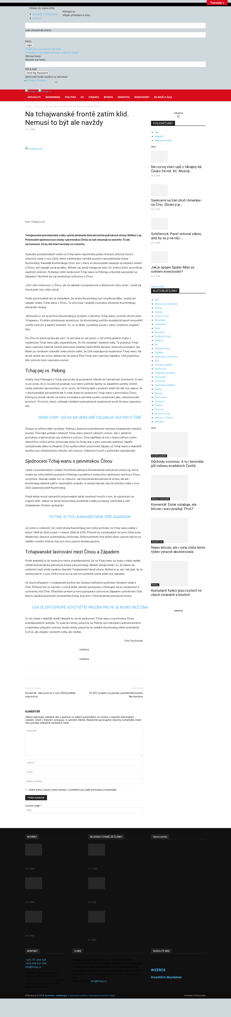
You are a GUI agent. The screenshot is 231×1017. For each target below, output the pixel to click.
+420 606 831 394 (36, 963)
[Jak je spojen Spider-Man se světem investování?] (178, 257)
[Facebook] (68, 8)
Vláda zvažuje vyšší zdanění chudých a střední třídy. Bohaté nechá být (112, 931)
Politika (70, 97)
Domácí (159, 311)
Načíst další (157, 286)
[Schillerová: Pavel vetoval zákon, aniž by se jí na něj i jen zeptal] (178, 224)
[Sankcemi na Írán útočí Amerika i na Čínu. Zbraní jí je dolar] (178, 190)
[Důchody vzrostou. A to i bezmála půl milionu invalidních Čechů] (178, 444)
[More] (87, 136)
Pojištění (159, 352)
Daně (157, 328)
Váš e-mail (31, 69)
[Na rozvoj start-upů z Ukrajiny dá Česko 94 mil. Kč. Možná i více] (178, 157)
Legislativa (160, 324)
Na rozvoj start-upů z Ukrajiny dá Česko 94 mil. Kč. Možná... (176, 169)
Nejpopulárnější (163, 140)
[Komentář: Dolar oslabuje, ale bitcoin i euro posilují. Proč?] (178, 487)
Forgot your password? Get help (43, 49)
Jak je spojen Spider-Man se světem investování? (172, 269)
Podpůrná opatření (165, 372)
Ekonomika (52, 97)
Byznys (108, 97)
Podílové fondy (163, 336)
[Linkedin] (80, 136)
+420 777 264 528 (35, 959)
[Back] (78, 8)
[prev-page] (152, 605)
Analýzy (38, 106)
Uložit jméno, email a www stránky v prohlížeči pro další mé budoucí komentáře (72, 789)
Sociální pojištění (164, 364)
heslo (28, 41)
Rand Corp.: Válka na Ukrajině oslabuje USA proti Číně (90, 417)
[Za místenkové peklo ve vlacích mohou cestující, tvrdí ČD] (115, 883)
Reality (158, 389)
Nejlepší (159, 136)
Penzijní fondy (162, 348)
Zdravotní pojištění (165, 385)
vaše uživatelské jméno (38, 30)
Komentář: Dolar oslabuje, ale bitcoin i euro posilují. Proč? (174, 506)
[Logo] (32, 91)
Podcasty (160, 380)
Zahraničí (160, 332)
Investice (124, 97)
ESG (157, 360)
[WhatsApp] (72, 136)
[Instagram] (70, 8)
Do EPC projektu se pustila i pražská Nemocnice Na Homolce (116, 694)
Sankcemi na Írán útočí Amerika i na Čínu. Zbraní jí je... (176, 202)
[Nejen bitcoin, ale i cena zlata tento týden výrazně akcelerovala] (178, 530)
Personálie (160, 376)
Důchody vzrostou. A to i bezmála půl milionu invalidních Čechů (177, 464)
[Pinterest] (64, 136)
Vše (156, 132)
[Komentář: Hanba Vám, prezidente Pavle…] (115, 850)
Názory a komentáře (166, 303)
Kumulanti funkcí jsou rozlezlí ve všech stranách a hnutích (176, 592)
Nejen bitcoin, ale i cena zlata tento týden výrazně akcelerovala (178, 549)
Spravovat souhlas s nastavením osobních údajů (92, 995)
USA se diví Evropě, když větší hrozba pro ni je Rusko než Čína (90, 607)
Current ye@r (33, 805)
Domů (28, 106)
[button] (202, 94)
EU (82, 97)
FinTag (158, 307)
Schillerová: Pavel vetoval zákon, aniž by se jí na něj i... (176, 236)
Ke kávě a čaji (163, 97)
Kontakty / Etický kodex (46, 14)
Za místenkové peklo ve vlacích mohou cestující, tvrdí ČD (112, 895)
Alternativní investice (166, 356)
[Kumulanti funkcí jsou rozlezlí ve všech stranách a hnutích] (178, 573)
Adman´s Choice (164, 417)
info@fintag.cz (33, 966)
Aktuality (34, 97)
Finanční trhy (162, 316)
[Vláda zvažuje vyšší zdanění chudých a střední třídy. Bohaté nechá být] (115, 917)
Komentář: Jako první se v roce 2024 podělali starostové (50, 694)
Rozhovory (141, 97)
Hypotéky (160, 320)
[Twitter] (73, 8)
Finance (94, 97)
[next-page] (154, 605)
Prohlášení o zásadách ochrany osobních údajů (52, 52)
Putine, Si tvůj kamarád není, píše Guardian (90, 517)
